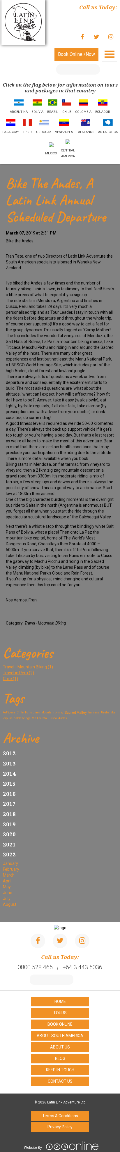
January (10, 863)
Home (60, 1001)
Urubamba (108, 712)
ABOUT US (60, 1047)
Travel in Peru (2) (18, 672)
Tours (60, 1012)
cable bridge (22, 718)
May (7, 886)
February (11, 869)
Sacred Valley (76, 712)
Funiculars (32, 712)
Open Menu (109, 54)
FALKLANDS (85, 132)
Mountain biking (52, 712)
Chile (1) (10, 678)
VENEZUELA (64, 132)
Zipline (8, 718)
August (9, 904)
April (7, 881)
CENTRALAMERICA (68, 153)
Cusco (52, 718)
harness (94, 712)
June (7, 892)
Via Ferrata (39, 718)
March (9, 875)
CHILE (66, 112)
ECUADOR (102, 112)
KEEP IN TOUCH (60, 1070)
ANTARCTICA (108, 132)
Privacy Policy (60, 1127)
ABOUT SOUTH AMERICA (60, 1035)
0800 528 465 (99, 17)
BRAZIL (52, 112)
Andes (62, 718)
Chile (20, 712)
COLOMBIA (83, 112)
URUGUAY (43, 132)
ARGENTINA (19, 112)
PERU (27, 132)
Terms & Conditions (60, 1115)
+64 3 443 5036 (97, 22)
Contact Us (60, 1081)
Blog (60, 1058)
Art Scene (9, 712)
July (6, 898)
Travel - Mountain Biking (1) (28, 667)
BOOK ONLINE (60, 1024)
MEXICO (51, 153)
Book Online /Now (76, 54)
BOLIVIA (37, 112)
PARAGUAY (10, 132)
